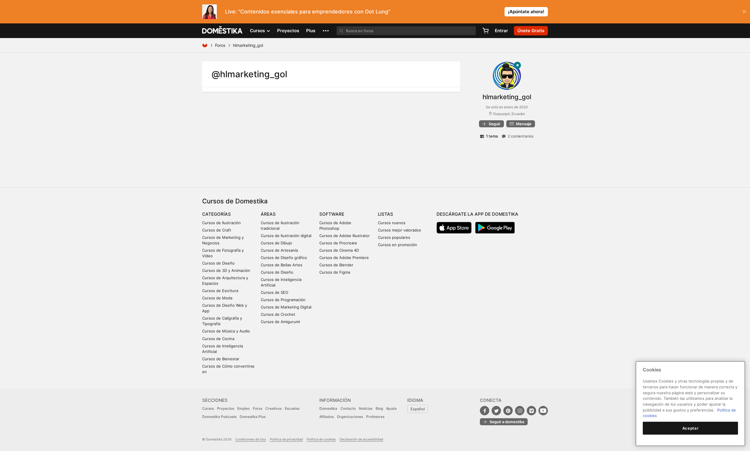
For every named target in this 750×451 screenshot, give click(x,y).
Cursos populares (394, 237)
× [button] (744, 11)
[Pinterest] (508, 410)
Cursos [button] (258, 30)
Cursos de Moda (217, 298)
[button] (325, 30)
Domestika (328, 408)
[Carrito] (485, 30)
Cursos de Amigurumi (280, 321)
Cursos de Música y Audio (226, 331)
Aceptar (690, 428)
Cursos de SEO (274, 292)
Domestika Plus (252, 416)
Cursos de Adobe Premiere (344, 257)
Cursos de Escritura (220, 290)
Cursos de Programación (283, 299)
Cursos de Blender (336, 265)
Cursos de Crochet (278, 314)
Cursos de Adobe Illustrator (344, 235)
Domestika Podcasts (219, 416)
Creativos (273, 408)
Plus (310, 30)
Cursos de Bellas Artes (281, 265)
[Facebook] (484, 410)
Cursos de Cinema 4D (339, 250)
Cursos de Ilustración (221, 222)
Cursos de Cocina (218, 338)
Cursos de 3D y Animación (226, 270)
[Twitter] (496, 410)
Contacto (348, 408)
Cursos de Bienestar (220, 358)
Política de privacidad (286, 439)
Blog (379, 408)
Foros (220, 45)
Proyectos (288, 30)
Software (331, 214)
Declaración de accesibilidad (361, 439)
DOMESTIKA (222, 30)
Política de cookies (321, 439)
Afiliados (326, 416)
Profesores (375, 416)
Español (417, 409)
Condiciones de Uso (250, 439)
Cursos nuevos (391, 222)
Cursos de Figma (334, 272)
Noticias (365, 408)
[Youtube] (543, 410)
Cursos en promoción (397, 244)
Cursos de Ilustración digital (286, 235)
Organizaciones (350, 416)
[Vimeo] (531, 410)
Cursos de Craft (216, 230)
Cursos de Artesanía (279, 250)
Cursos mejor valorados (399, 230)
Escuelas (292, 408)
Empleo (243, 408)
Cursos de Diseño (218, 263)
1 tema (492, 136)
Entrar (501, 30)
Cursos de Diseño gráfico (284, 257)
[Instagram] (519, 410)
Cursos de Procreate (338, 243)
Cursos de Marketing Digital (286, 307)
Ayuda (391, 408)
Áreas (268, 214)
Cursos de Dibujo (276, 243)
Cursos (208, 408)
